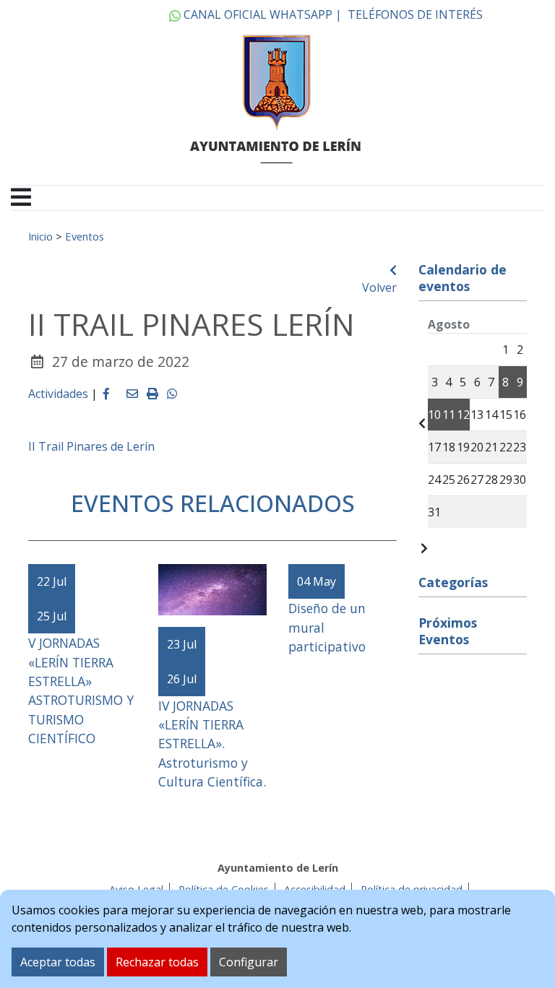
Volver (379, 287)
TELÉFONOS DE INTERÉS (415, 14)
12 (463, 414)
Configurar (248, 962)
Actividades (58, 394)
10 (434, 414)
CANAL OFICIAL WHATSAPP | (261, 14)
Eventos (84, 236)
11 (448, 414)
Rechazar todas (157, 962)
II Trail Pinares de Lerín (91, 446)
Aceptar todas (57, 962)
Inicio (40, 236)
